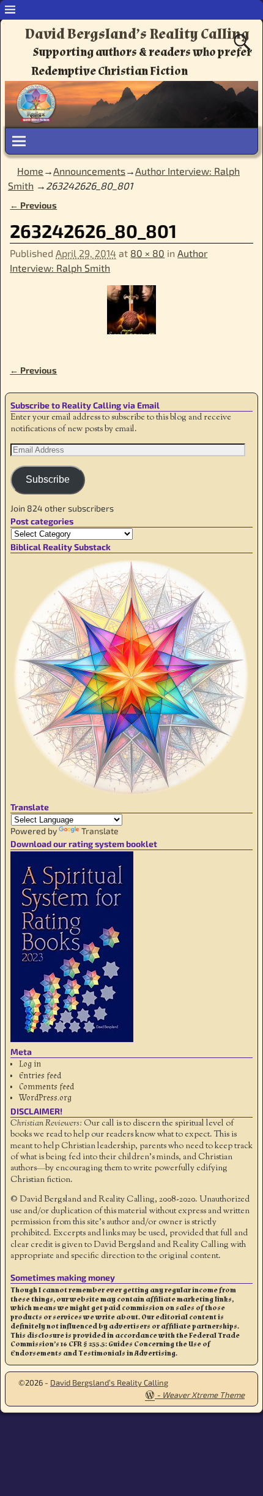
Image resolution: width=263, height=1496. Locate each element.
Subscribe (48, 479)
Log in (30, 1064)
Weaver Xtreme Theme (203, 1395)
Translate (100, 831)
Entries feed (40, 1075)
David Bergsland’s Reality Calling (137, 34)
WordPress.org (45, 1097)
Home (30, 171)
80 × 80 (147, 253)
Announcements (89, 171)
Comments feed (46, 1086)
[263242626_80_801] (131, 317)
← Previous (33, 205)
